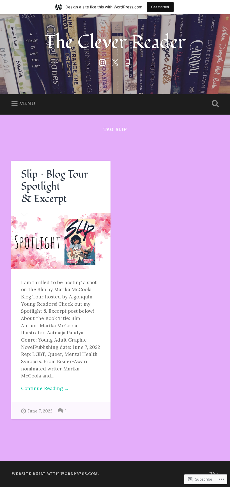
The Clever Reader (115, 42)
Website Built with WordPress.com (55, 473)
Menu (27, 103)
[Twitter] (115, 61)
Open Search (214, 103)
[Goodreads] (127, 61)
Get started (160, 7)
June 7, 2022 (39, 411)
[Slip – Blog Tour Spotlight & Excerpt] (61, 241)
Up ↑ (214, 473)
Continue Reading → (45, 388)
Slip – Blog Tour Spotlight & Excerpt (54, 187)
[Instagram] (102, 61)
